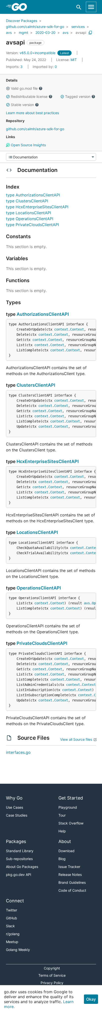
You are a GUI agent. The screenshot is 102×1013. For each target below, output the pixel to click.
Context (77, 329)
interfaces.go (18, 752)
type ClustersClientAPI (27, 200)
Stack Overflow (70, 823)
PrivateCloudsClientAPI (42, 643)
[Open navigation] (91, 7)
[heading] (21, 7)
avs (9, 32)
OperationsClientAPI (39, 588)
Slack (10, 926)
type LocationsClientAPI (28, 212)
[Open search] (79, 7)
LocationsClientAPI (37, 532)
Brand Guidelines (72, 882)
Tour (62, 815)
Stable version (22, 105)
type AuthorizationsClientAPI (33, 194)
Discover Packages (21, 21)
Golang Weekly (18, 950)
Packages (16, 841)
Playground (67, 807)
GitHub (11, 918)
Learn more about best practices (32, 113)
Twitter (11, 910)
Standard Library (19, 851)
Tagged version (77, 96)
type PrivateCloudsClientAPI (32, 224)
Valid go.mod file (24, 88)
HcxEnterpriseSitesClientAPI (48, 461)
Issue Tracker (69, 867)
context (61, 329)
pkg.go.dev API (18, 874)
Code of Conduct (72, 890)
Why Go (14, 798)
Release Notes (70, 874)
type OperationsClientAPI (29, 218)
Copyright (52, 968)
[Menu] (51, 157)
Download (66, 851)
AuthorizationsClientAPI (43, 314)
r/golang (13, 934)
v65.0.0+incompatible (31, 53)
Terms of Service (52, 975)
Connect (15, 900)
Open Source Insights (28, 145)
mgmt (23, 32)
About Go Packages (22, 867)
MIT (74, 60)
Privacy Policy (52, 983)
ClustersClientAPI (36, 385)
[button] (8, 88)
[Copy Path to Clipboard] (90, 32)
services (78, 26)
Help (62, 831)
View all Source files (76, 739)
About (64, 841)
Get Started (70, 798)
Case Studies (16, 815)
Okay (91, 999)
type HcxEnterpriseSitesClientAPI (37, 206)
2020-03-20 (45, 32)
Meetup (12, 942)
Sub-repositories (19, 859)
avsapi (81, 32)
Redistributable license (29, 96)
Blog (62, 859)
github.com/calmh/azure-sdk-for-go (35, 26)
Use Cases (14, 807)
